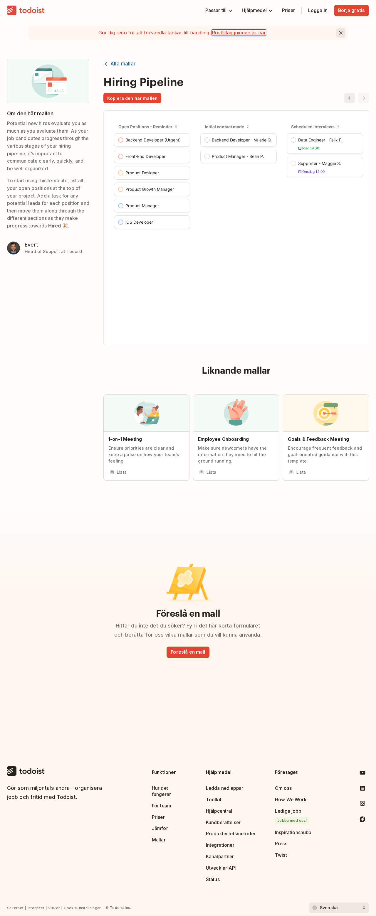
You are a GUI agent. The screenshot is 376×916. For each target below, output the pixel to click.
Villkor (54, 908)
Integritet (36, 908)
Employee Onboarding (223, 439)
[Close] (340, 33)
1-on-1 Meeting (125, 439)
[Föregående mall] (349, 98)
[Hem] (26, 11)
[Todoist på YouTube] (362, 773)
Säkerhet (15, 908)
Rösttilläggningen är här (239, 33)
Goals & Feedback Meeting (318, 439)
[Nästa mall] (363, 98)
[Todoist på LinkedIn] (362, 789)
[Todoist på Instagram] (362, 804)
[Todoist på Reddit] (362, 820)
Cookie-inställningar (82, 908)
